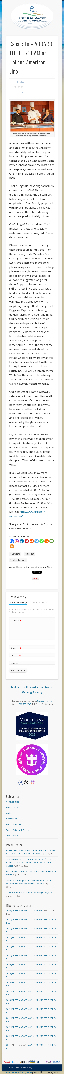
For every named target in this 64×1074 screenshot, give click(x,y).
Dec (8, 922)
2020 (8, 964)
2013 (8, 1027)
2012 (8, 1036)
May (30, 910)
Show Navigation (55, 28)
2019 (8, 973)
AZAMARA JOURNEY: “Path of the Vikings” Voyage (29, 892)
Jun (33, 910)
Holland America (19, 560)
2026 (8, 910)
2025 (8, 919)
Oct (50, 919)
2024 (8, 928)
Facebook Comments (38, 602)
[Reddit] (32, 541)
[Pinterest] (27, 541)
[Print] (46, 541)
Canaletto (16, 554)
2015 (8, 1009)
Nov (54, 919)
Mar (21, 910)
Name (16, 648)
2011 (8, 1045)
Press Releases (13, 824)
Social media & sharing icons (18, 1072)
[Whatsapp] (41, 541)
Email (16, 656)
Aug (41, 910)
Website (14, 663)
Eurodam (30, 554)
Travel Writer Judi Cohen (17, 830)
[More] (12, 546)
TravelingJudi (12, 835)
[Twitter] (36, 541)
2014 (8, 1018)
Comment (16, 620)
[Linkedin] (22, 541)
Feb (16, 910)
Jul (37, 910)
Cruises (9, 813)
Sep (45, 919)
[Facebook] (12, 541)
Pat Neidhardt (20, 82)
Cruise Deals (12, 807)
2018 (8, 982)
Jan (13, 910)
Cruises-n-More (44, 700)
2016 (8, 1000)
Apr (25, 910)
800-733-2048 (25, 704)
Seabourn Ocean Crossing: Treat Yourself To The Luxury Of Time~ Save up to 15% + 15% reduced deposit (29, 862)
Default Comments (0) (18, 602)
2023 (8, 937)
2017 (8, 991)
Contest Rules (12, 801)
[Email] (51, 541)
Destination (19, 92)
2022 (8, 946)
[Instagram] (17, 541)
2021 (8, 955)
